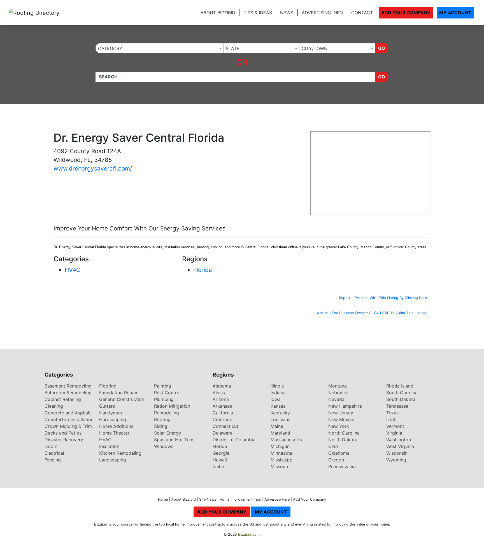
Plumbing (164, 399)
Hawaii (220, 460)
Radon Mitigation (172, 406)
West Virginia (400, 446)
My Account (455, 12)
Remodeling (166, 413)
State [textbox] (232, 48)
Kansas (278, 406)
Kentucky (280, 413)
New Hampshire (345, 406)
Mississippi (282, 460)
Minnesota (281, 453)
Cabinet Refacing (63, 399)
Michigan (280, 446)
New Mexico (341, 419)
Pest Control (167, 392)
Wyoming (396, 460)
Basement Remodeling (68, 386)
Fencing (53, 460)
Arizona (221, 399)
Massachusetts (286, 439)
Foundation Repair (118, 392)
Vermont (395, 426)
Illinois (277, 386)
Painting (162, 386)
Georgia (221, 453)
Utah (391, 419)
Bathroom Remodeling (68, 392)
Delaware (222, 433)
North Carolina (344, 433)
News (286, 12)
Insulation (109, 446)
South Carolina (402, 392)
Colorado (222, 419)
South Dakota (400, 399)
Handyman (110, 413)
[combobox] (159, 48)
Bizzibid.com (249, 534)
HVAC (72, 269)
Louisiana (280, 419)
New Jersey (340, 413)
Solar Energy (167, 433)
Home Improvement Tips (240, 499)
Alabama (222, 386)
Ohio (333, 446)
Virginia (394, 433)
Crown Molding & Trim (68, 426)
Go (381, 48)
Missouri (279, 466)
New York (338, 426)
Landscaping (112, 460)
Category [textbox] (110, 48)
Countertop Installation (69, 419)
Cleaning (54, 406)
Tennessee (397, 406)
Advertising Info (322, 12)
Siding (160, 426)
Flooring (108, 386)
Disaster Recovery (64, 439)
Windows (163, 446)
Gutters (107, 406)
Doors (51, 446)
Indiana (278, 392)
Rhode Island (399, 386)
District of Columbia (234, 439)
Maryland (280, 433)
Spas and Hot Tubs (174, 439)
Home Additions (116, 426)
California (223, 413)
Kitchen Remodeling (120, 453)
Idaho (218, 466)
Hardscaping (112, 419)
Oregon (336, 460)
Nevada (336, 399)
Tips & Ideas (258, 12)
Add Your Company (406, 12)
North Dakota (342, 439)
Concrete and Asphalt (68, 413)
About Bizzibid (218, 12)
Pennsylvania (342, 466)
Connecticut (225, 426)
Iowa (276, 399)
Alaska (220, 392)
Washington (398, 439)
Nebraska (338, 392)
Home (163, 499)
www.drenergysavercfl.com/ (92, 168)
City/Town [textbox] (314, 48)
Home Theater (114, 433)
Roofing (162, 419)
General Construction (121, 399)
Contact (362, 12)
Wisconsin (397, 453)
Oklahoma (339, 453)
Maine (277, 426)
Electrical (54, 453)
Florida (202, 269)
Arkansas (222, 406)
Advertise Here (277, 499)
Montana (337, 386)
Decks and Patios (63, 433)
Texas (392, 413)
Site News (207, 499)
